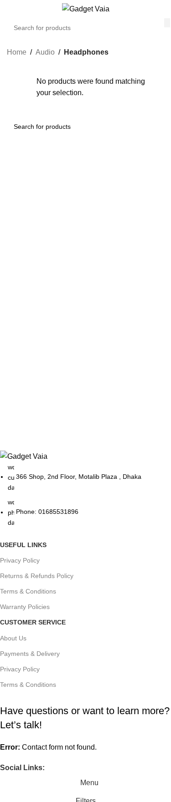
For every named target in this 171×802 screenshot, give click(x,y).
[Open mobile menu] (10, 9)
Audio (45, 52)
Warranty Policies (25, 606)
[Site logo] (85, 8)
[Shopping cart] (164, 9)
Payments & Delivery (30, 653)
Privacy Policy (20, 560)
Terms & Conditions (28, 591)
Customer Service (33, 622)
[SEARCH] (167, 22)
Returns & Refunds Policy (36, 575)
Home (16, 52)
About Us (13, 638)
